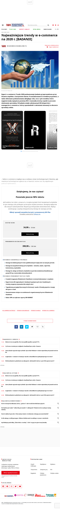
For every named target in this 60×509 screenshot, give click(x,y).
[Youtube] (20, 486)
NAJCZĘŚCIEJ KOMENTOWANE (11, 401)
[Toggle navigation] (3, 25)
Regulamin (33, 473)
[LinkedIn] (3, 486)
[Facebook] (16, 327)
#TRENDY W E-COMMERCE (48, 310)
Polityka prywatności (43, 474)
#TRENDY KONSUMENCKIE (23, 310)
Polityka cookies (54, 473)
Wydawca (52, 464)
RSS (51, 469)
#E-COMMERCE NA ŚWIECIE (8, 310)
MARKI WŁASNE (48, 29)
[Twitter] (27, 327)
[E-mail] (37, 327)
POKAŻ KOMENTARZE (30, 321)
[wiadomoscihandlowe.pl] (15, 25)
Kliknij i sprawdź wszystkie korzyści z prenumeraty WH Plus (30, 212)
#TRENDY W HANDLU (36, 310)
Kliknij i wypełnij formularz (11, 472)
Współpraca (43, 464)
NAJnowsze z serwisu (10, 339)
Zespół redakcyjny (33, 465)
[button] (22, 151)
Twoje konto (34, 469)
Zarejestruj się (43, 469)
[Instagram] (11, 486)
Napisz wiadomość (54, 47)
